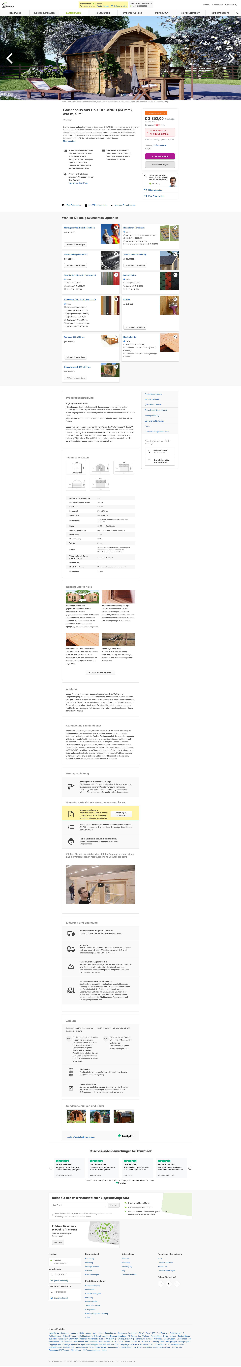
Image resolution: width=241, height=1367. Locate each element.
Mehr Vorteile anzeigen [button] (101, 672)
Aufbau (88, 1318)
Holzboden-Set (129, 337)
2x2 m (113, 1342)
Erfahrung (126, 1263)
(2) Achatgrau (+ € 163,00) (77, 310)
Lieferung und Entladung (154, 421)
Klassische (64, 1333)
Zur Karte (58, 1242)
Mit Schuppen (169, 1339)
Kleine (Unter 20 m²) (107, 1339)
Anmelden (114, 1205)
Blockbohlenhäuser (118, 1336)
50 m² (141, 1333)
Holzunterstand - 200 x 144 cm (77, 367)
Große (89, 1333)
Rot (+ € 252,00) (132, 289)
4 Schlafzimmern (86, 1336)
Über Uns (125, 1259)
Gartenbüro (140, 1339)
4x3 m (127, 1342)
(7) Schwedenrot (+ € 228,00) (78, 323)
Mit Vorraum (139, 1347)
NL (124, 1361)
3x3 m (120, 1342)
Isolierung (89, 1298)
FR (104, 1361)
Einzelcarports (146, 1344)
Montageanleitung (152, 415)
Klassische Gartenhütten (68, 1339)
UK (100, 1361)
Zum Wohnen (143, 1336)
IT (112, 1361)
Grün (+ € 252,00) (133, 283)
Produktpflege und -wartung (96, 1314)
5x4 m (147, 1342)
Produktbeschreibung (153, 394)
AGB (160, 1259)
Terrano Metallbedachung (134, 254)
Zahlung (148, 426)
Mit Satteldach (66, 1342)
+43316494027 (89, 6)
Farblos (126, 300)
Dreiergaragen (69, 1344)
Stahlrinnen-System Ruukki (76, 254)
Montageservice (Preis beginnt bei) (79, 228)
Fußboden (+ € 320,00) (135, 344)
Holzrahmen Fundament (133, 228)
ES (116, 1361)
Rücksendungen (92, 1275)
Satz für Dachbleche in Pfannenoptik (80, 275)
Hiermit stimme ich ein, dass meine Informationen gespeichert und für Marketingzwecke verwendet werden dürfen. (83, 1214)
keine (128, 232)
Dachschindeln (129, 275)
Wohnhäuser (98, 1333)
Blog (123, 1271)
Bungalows (122, 1333)
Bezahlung (89, 1259)
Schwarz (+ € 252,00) (134, 286)
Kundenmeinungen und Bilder (157, 432)
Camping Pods (158, 1342)
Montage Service (92, 1267)
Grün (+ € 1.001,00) (74, 289)
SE (127, 1361)
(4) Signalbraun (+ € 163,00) (78, 314)
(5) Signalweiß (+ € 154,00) (77, 320)
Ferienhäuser (110, 1333)
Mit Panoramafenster (91, 1350)
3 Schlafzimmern (70, 1336)
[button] (76, 467)
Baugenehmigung (92, 1286)
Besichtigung (127, 1267)
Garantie (88, 1271)
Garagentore (90, 1310)
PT (120, 1361)
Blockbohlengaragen (121, 1344)
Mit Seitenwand (78, 1347)
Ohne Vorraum (126, 1347)
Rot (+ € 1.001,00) (74, 283)
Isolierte (173, 1336)
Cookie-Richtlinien (165, 1263)
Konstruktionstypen (93, 1294)
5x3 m (140, 1342)
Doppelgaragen (55, 1344)
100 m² (155, 1333)
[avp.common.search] (238, 13)
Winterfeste (133, 1333)
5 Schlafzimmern (101, 1336)
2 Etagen (163, 1333)
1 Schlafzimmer (174, 1333)
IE (134, 1361)
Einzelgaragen (183, 1342)
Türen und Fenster (92, 1306)
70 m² (148, 1333)
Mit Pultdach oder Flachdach (85, 1342)
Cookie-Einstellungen (166, 1271)
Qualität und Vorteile (153, 405)
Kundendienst (217, 5)
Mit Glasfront (104, 1342)
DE (108, 1361)
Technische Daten (152, 399)
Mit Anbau (158, 1339)
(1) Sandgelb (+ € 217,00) (77, 307)
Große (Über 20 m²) (125, 1339)
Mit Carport (80, 1344)
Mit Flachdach (106, 1344)
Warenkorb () (231, 5)
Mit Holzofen (177, 1347)
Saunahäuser (112, 1347)
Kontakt (206, 5)
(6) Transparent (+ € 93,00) (77, 326)
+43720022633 (141, 6)
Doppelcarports (160, 1344)
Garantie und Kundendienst (156, 410)
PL (131, 1361)
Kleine (82, 1333)
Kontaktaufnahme (129, 1275)
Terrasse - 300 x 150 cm (74, 337)
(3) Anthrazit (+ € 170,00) (76, 317)
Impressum (162, 1267)
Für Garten (132, 1336)
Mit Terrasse (182, 1339)
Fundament (90, 1290)
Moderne (74, 1333)
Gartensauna (100, 1347)
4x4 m (134, 1342)
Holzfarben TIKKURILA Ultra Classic (80, 300)
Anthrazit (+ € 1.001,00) (76, 286)
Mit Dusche (150, 1347)
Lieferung (89, 1263)
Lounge (149, 1339)
